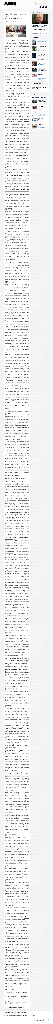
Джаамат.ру (24, 916)
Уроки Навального (41, 106)
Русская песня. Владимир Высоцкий (42, 62)
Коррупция (38, 87)
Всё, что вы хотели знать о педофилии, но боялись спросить (43, 113)
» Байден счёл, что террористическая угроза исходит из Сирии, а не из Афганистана (16, 993)
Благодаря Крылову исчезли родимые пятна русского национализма (39, 26)
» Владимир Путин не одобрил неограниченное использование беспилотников (15, 1004)
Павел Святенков (35, 33)
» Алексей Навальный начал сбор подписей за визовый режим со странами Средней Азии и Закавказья (15, 1000)
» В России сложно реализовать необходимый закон (16, 996)
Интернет (33, 87)
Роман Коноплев (40, 64)
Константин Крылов (35, 115)
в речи (25, 680)
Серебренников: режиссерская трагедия (42, 125)
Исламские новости (23, 534)
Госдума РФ (43, 85)
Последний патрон (41, 40)
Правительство (40, 88)
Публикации (15, 18)
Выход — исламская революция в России (14, 512)
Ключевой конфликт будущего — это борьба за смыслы (42, 48)
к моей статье (9, 553)
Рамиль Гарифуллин (41, 50)
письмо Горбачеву (24, 484)
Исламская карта (18, 841)
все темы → (35, 90)
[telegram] (43, 7)
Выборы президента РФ (36, 85)
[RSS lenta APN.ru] (46, 7)
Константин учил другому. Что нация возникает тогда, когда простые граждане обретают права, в (40, 30)
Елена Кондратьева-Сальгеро (42, 41)
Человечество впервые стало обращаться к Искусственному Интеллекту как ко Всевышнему (42, 55)
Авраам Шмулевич (24, 19)
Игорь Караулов (40, 127)
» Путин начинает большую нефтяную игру (14, 1007)
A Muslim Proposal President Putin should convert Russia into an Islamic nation (17, 191)
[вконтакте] (40, 7)
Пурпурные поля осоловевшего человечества (41, 75)
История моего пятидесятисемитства (42, 101)
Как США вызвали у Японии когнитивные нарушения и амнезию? (42, 69)
